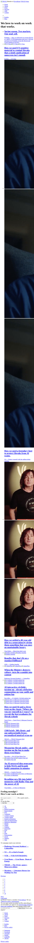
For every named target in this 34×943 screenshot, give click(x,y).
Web (5, 840)
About (6, 6)
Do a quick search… (24, 798)
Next (2, 896)
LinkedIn (7, 937)
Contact (6, 12)
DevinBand (17, 1)
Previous (3, 876)
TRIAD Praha (25, 1)
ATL (5, 807)
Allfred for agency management (10, 901)
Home (6, 4)
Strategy (6, 838)
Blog (5, 19)
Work (6, 8)
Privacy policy (8, 927)
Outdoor (6, 827)
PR (5, 832)
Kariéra (6, 17)
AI (5, 806)
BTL (5, 812)
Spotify (6, 935)
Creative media (8, 817)
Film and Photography (10, 820)
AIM (5, 11)
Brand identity (8, 811)
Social (6, 836)
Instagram (7, 930)
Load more (4, 898)
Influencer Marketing (10, 822)
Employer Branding (10, 819)
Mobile (6, 824)
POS (5, 830)
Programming (8, 835)
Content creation (9, 815)
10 (5, 893)
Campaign (7, 814)
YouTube (7, 933)
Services (6, 9)
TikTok (6, 938)
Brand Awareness (9, 809)
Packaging (7, 828)
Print (5, 833)
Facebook (7, 932)
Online (6, 825)
